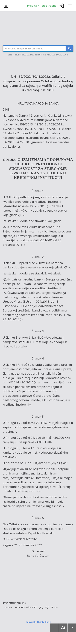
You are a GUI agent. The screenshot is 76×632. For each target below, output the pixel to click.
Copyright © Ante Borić (38, 621)
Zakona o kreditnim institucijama (29, 120)
